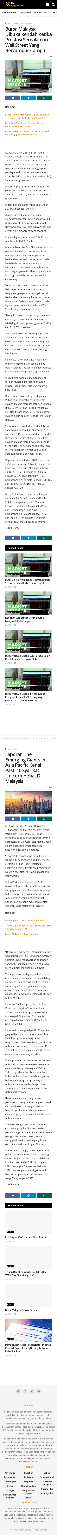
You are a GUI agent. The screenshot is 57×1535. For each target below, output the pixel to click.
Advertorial (10, 1472)
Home (7, 23)
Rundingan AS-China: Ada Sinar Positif (25, 920)
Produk (28, 1497)
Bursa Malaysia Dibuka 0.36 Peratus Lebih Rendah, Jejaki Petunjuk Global (27, 657)
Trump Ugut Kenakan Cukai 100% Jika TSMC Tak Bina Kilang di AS (25, 1273)
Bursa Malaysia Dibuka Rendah (21, 933)
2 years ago (12, 1355)
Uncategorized (47, 1493)
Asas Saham (9, 12)
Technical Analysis (47, 1483)
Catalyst (10, 1490)
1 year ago (11, 587)
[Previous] (26, 143)
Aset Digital (10, 1481)
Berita (14, 749)
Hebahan (28, 1472)
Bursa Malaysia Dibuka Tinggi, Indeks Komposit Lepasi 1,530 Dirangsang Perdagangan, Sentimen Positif (25, 697)
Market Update (26, 23)
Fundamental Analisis (33, 12)
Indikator (28, 1477)
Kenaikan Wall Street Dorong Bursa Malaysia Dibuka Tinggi (24, 619)
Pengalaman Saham (28, 1492)
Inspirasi (28, 1481)
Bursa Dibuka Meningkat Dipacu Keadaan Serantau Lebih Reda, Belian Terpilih (27, 581)
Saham (15, 23)
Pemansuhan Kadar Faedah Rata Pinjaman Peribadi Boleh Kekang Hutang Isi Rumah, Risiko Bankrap (28, 1348)
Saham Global (47, 1477)
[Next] (31, 143)
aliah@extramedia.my (33, 1521)
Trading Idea (47, 1488)
